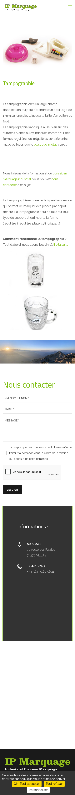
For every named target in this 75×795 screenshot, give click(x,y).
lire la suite (60, 244)
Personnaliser (38, 790)
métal (52, 144)
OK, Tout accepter (27, 784)
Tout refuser (54, 784)
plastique (40, 144)
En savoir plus (58, 458)
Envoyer (12, 490)
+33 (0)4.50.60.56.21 (40, 571)
